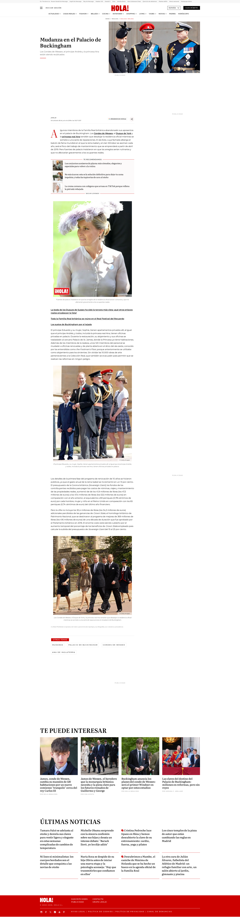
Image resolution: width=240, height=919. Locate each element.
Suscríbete (192, 8)
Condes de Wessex (103, 133)
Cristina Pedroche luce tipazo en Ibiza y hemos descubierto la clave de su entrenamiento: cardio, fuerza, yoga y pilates (136, 837)
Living (142, 14)
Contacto (98, 899)
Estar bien (117, 14)
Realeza (115, 18)
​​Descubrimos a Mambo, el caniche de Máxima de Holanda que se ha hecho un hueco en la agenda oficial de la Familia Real (138, 863)
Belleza (94, 14)
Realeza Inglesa (127, 18)
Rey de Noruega (88, 1)
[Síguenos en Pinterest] (64, 912)
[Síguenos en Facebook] (46, 912)
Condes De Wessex (114, 645)
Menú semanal (174, 1)
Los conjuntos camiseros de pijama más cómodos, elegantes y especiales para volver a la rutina (93, 165)
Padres (172, 14)
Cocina (105, 14)
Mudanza (57, 645)
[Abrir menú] (41, 8)
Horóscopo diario (186, 1)
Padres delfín (163, 1)
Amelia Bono (121, 1)
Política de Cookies (100, 911)
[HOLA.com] (120, 8)
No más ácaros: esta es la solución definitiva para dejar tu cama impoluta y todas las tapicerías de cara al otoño (94, 176)
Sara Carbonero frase (134, 1)
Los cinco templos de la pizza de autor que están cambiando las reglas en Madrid (179, 835)
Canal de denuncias (159, 911)
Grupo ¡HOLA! (100, 902)
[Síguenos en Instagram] (41, 912)
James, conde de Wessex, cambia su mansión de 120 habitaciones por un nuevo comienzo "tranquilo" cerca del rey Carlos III (58, 784)
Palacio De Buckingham (83, 645)
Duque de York (123, 133)
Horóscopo (183, 14)
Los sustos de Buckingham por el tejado (71, 324)
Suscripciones (79, 899)
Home (108, 18)
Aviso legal (78, 911)
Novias (162, 14)
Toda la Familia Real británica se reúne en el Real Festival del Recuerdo (87, 319)
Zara (113, 1)
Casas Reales (69, 14)
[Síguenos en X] (51, 912)
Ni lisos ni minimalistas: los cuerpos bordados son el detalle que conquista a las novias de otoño (56, 862)
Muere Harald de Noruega (59, 1)
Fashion (83, 14)
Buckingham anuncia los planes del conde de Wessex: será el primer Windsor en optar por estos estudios (139, 783)
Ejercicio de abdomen (150, 1)
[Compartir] (132, 119)
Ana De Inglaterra (63, 652)
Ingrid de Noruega (75, 1)
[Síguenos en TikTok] (55, 912)
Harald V (107, 1)
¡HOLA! (54, 118)
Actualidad (53, 14)
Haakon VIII (99, 1)
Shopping (130, 14)
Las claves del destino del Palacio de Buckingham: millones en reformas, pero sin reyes (181, 783)
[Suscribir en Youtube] (59, 912)
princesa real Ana (71, 136)
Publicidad (77, 902)
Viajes (151, 14)
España (172, 8)
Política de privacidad (130, 911)
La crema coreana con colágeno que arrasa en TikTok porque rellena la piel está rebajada (97, 187)
